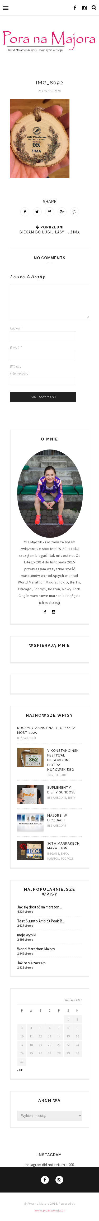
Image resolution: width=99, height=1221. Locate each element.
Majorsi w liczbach (57, 818)
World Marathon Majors (36, 948)
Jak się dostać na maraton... (39, 906)
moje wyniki (26, 934)
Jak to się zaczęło (31, 962)
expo (64, 853)
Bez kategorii (26, 738)
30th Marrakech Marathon (63, 846)
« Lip (19, 1070)
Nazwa (16, 328)
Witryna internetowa (19, 369)
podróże (67, 858)
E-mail (16, 347)
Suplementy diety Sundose (61, 790)
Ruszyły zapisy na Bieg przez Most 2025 (46, 730)
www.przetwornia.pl (49, 1210)
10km (50, 775)
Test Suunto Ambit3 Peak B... (41, 920)
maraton (53, 858)
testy (71, 797)
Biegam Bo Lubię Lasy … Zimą (49, 231)
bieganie (61, 775)
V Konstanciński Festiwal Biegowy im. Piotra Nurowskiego (63, 760)
